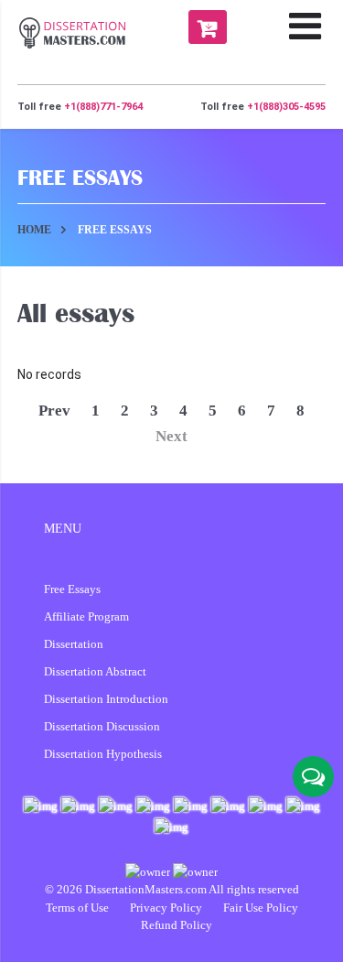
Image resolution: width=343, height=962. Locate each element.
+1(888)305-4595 (286, 107)
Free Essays (72, 589)
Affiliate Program (86, 616)
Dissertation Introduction (106, 699)
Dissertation (73, 644)
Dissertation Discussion (102, 726)
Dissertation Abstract (95, 671)
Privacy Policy (167, 907)
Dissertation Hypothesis (103, 754)
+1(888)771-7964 (103, 107)
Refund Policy (176, 925)
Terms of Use (79, 907)
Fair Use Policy (260, 907)
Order (207, 27)
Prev (54, 410)
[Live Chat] (313, 776)
